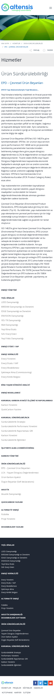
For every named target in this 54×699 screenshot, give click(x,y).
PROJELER (17, 688)
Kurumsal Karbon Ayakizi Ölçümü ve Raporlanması (27, 400)
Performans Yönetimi (10, 655)
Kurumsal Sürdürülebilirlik (15, 417)
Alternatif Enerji (10, 510)
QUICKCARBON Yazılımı (12, 502)
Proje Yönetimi (8, 518)
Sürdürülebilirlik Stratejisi (13, 421)
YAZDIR (50, 50)
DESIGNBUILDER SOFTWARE (13, 618)
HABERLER (38, 688)
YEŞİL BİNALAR (7, 545)
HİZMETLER (6, 688)
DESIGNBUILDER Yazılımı (12, 527)
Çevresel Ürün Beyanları (11, 630)
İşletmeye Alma (7, 589)
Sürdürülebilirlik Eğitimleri (13, 440)
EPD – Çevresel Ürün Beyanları (16, 47)
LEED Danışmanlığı (10, 302)
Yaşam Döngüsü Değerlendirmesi (15, 633)
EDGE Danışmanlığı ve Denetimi (16, 311)
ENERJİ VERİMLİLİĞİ (9, 573)
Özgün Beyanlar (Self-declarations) (17, 481)
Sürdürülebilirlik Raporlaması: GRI (17, 430)
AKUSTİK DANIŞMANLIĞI (11, 614)
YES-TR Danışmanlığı (11, 320)
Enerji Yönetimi (9, 290)
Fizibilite (5, 514)
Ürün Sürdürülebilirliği (33, 43)
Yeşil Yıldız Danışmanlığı (12, 338)
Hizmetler (16, 43)
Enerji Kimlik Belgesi (10, 376)
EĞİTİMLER (27, 688)
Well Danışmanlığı (9, 325)
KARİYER (17, 692)
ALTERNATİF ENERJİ (10, 598)
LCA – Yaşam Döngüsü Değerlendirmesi (20, 472)
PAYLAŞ (36, 50)
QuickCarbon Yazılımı (11, 409)
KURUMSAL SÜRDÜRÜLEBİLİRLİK (15, 646)
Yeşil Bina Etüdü (8, 329)
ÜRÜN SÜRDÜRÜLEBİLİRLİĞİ (13, 624)
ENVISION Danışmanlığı (12, 315)
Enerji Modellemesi (10, 367)
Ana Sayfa (5, 43)
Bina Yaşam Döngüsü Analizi (15, 385)
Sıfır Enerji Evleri (9, 334)
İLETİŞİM (26, 692)
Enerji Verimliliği (9, 354)
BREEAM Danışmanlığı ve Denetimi (17, 306)
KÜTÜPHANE (7, 692)
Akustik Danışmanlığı (11, 494)
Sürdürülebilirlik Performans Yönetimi (19, 426)
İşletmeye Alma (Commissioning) (16, 372)
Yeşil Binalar (7, 298)
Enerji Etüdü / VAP (10, 346)
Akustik (5, 489)
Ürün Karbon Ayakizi (11, 477)
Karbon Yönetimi (9, 405)
